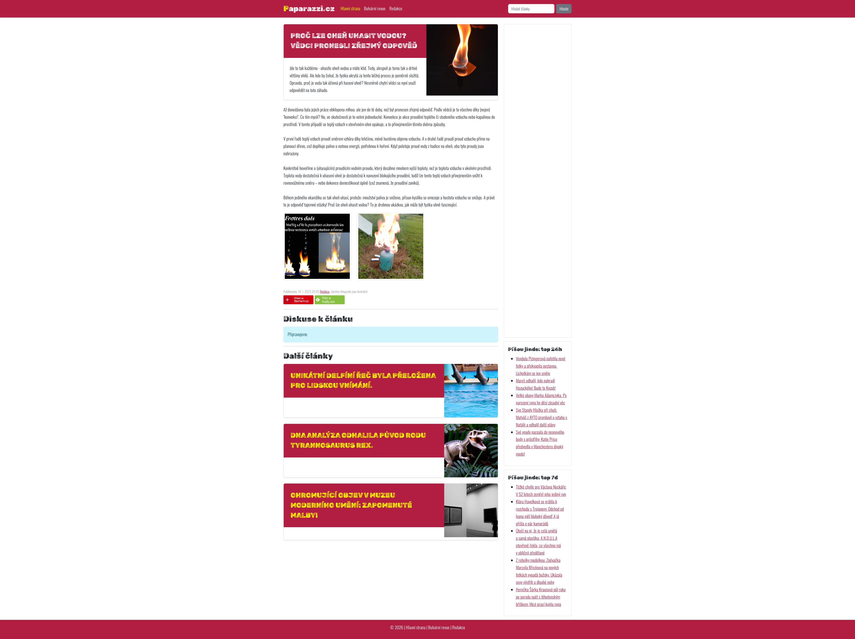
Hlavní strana (350, 8)
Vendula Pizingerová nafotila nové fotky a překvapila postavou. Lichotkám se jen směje (540, 365)
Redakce (395, 8)
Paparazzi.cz (309, 8)
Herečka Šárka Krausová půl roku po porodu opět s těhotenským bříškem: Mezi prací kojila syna (541, 596)
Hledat (564, 9)
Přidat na (328, 300)
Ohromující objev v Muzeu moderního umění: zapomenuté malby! (351, 505)
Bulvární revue (374, 8)
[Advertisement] (537, 180)
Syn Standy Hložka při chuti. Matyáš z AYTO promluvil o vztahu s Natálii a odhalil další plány (541, 417)
